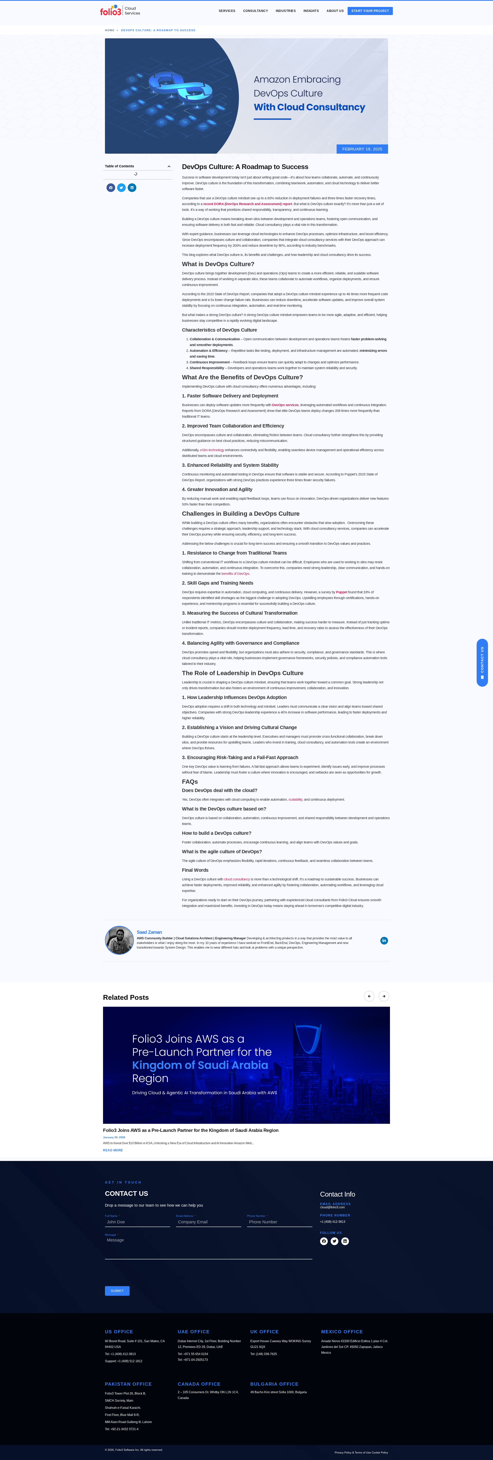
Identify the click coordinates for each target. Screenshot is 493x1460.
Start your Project (370, 11)
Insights (311, 11)
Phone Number (256, 1215)
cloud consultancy (237, 879)
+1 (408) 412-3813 (332, 1221)
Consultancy (255, 11)
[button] (169, 166)
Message (111, 1234)
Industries (286, 11)
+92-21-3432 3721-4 (124, 1429)
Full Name (111, 1215)
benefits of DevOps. (235, 574)
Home (110, 30)
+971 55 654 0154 (195, 1354)
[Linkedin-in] (384, 941)
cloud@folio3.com (332, 1207)
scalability (295, 799)
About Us (335, 11)
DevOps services (285, 405)
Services (227, 11)
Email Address (185, 1215)
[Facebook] (324, 1241)
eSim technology (212, 450)
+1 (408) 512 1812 (129, 1361)
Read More (113, 1150)
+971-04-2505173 (195, 1359)
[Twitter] (334, 1241)
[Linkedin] (345, 1241)
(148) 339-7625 (266, 1354)
